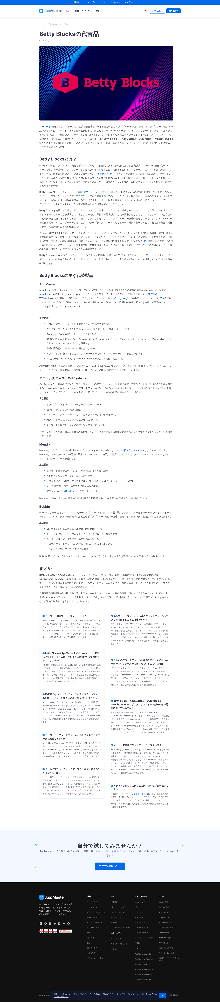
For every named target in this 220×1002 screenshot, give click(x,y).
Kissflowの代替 (164, 912)
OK (162, 995)
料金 (88, 943)
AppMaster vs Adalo (143, 954)
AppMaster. (45, 294)
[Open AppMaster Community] (41, 923)
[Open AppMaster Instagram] (68, 923)
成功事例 (90, 938)
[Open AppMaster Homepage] (55, 897)
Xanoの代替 (163, 902)
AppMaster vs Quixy (143, 979)
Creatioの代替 (164, 917)
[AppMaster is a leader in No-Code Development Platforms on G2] (41, 931)
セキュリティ (92, 953)
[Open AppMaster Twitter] (55, 923)
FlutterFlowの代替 (166, 948)
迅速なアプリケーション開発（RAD (95, 192)
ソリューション (93, 927)
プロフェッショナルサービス (122, 927)
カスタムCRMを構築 (166, 953)
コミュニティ (116, 939)
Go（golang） (121, 298)
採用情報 (114, 902)
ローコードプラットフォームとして (132, 450)
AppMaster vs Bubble (143, 964)
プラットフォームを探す (144, 938)
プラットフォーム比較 (95, 958)
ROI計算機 (139, 917)
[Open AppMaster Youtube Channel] (64, 923)
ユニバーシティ (141, 902)
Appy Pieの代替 (165, 922)
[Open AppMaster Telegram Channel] (45, 923)
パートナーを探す (117, 912)
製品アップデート (93, 948)
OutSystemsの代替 (166, 927)
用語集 (137, 943)
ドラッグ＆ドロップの (106, 173)
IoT (48, 486)
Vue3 (163, 298)
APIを (144, 241)
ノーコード (45, 126)
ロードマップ (140, 922)
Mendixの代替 (164, 933)
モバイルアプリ (93, 902)
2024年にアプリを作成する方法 (169, 959)
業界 (88, 933)
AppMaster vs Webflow (144, 959)
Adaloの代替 (163, 943)
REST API (153, 294)
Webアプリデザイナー (95, 917)
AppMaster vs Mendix (143, 974)
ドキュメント (116, 949)
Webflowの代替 (165, 938)
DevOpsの (66, 491)
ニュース (138, 912)
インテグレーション (94, 922)
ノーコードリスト (141, 927)
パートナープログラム (119, 907)
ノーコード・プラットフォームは (134, 793)
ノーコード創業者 (141, 933)
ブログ (137, 907)
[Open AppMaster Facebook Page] (50, 923)
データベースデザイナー (96, 907)
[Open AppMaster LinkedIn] (59, 923)
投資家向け (115, 922)
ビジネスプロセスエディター (98, 912)
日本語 (175, 995)
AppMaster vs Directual (144, 969)
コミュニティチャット (119, 944)
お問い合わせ (116, 917)
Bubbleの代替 (164, 907)
